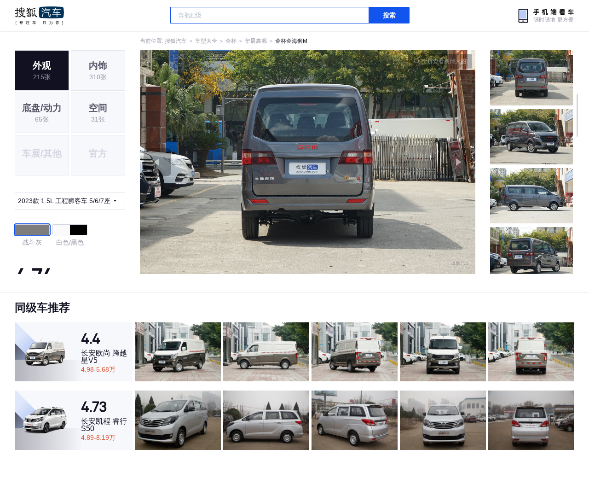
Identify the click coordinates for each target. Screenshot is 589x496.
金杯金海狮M (291, 41)
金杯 (231, 41)
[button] (224, 162)
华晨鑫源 (256, 41)
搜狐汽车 (39, 15)
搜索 (389, 15)
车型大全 (206, 41)
